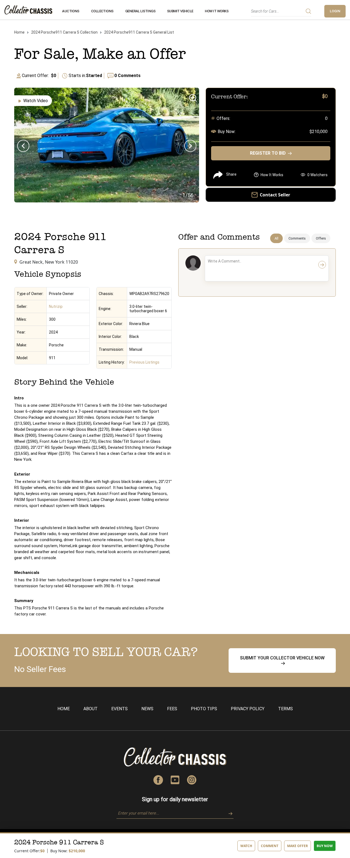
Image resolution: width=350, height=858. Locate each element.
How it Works (216, 11)
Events (119, 708)
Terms (285, 708)
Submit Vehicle (180, 11)
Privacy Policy (247, 708)
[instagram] (191, 779)
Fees (172, 708)
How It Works (272, 175)
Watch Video (35, 100)
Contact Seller (275, 195)
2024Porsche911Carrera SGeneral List (139, 32)
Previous (23, 146)
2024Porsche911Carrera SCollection (64, 32)
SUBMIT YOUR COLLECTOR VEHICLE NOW (282, 658)
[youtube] (175, 779)
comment (269, 846)
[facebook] (158, 779)
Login (335, 11)
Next (190, 146)
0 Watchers (317, 175)
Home (19, 32)
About (90, 708)
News (147, 708)
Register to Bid (268, 153)
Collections (102, 11)
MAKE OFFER (297, 846)
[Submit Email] (228, 813)
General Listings (140, 11)
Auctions (70, 11)
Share (231, 174)
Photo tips (204, 708)
